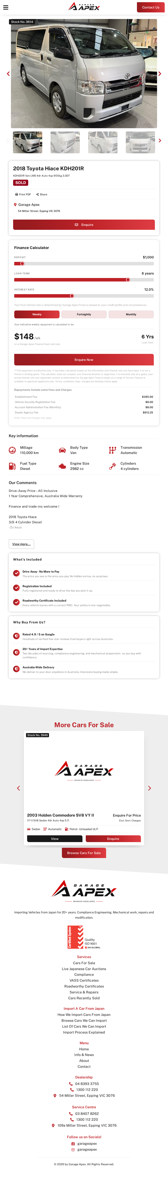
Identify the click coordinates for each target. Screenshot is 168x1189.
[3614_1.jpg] (84, 73)
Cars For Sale (84, 963)
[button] (5, 7)
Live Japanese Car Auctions (84, 969)
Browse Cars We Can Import (84, 1020)
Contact (84, 1066)
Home (84, 1049)
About (84, 1061)
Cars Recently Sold (84, 998)
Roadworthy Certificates (84, 986)
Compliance (84, 974)
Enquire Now (84, 360)
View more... (21, 544)
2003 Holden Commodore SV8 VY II (60, 815)
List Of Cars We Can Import (84, 1026)
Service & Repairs (84, 992)
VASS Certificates (84, 980)
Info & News (84, 1055)
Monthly (131, 314)
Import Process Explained (84, 1032)
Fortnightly (84, 314)
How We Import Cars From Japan (84, 1015)
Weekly (37, 314)
